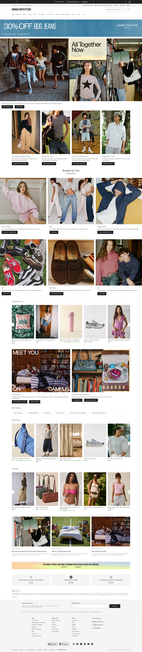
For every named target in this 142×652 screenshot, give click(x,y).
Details (28, 5)
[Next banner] (125, 2)
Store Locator (97, 618)
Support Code (52, 649)
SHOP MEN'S (19, 106)
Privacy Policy (15, 649)
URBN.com (45, 649)
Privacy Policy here (83, 611)
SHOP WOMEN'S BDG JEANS (9, 34)
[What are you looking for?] (122, 9)
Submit (115, 606)
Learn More (71, 582)
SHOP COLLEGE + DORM (20, 401)
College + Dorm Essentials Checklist (61, 551)
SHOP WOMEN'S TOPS (49, 163)
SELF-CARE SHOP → (19, 413)
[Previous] (13, 324)
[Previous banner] (16, 2)
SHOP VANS (6, 293)
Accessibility (38, 649)
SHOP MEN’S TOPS (108, 163)
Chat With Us (97, 628)
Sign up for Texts (98, 624)
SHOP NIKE (102, 293)
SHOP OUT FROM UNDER (9, 232)
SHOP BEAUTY (77, 400)
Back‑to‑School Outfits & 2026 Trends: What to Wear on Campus (29, 551)
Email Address (75, 603)
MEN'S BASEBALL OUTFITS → (99, 413)
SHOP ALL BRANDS (71, 173)
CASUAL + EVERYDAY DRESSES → (78, 413)
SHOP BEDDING (34, 401)
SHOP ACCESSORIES (91, 400)
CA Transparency (30, 649)
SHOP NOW (85, 1)
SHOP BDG (54, 232)
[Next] (128, 324)
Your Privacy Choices (61, 649)
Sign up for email (98, 621)
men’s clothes (103, 594)
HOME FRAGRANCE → (34, 413)
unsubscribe (95, 611)
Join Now (31, 582)
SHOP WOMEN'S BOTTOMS (20, 163)
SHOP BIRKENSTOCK (56, 293)
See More (14, 596)
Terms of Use (22, 649)
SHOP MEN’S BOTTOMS (79, 163)
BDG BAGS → (48, 413)
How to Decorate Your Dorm (99, 551)
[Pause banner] (129, 2)
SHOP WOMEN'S (7, 106)
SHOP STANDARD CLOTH (105, 232)
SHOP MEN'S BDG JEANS (23, 34)
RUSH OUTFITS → (60, 413)
